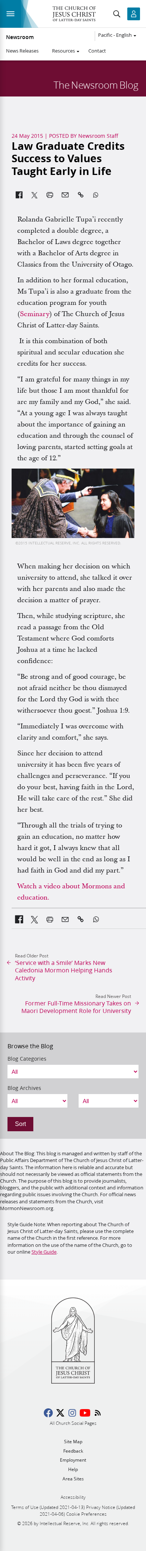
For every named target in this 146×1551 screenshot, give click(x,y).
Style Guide (44, 1251)
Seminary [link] (34, 314)
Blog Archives (24, 1088)
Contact (97, 50)
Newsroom (20, 37)
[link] (19, 919)
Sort (20, 1124)
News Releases (22, 50)
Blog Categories (26, 1059)
